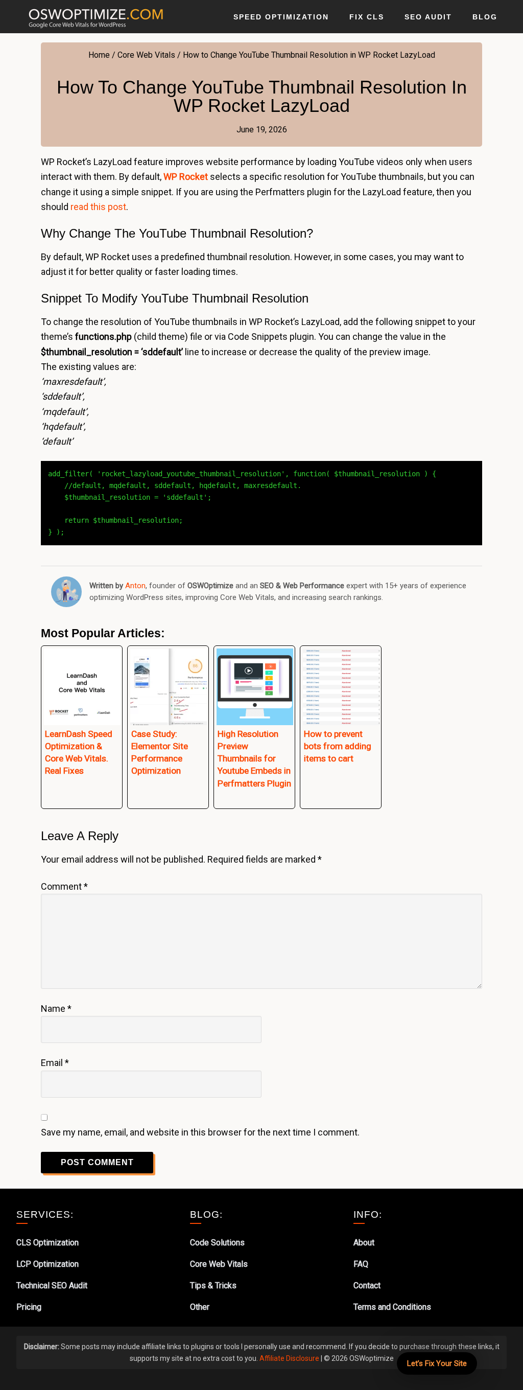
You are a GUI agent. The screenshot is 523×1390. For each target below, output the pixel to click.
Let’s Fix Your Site (437, 1363)
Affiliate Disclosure (289, 1358)
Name (56, 1008)
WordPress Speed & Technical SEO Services (93, 16)
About (363, 1242)
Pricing (28, 1307)
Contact (367, 1285)
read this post (98, 206)
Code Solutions (217, 1242)
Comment (64, 886)
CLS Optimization (47, 1242)
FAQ (360, 1264)
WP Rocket (185, 176)
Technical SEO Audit (51, 1285)
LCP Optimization (47, 1264)
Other (199, 1307)
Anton (135, 585)
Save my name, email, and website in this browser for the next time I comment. (200, 1132)
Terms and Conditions (392, 1307)
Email (55, 1062)
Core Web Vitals (219, 1264)
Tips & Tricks (213, 1285)
